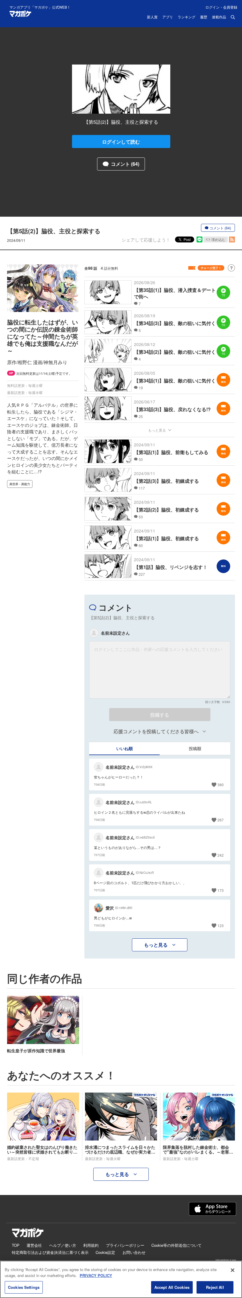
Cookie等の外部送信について (176, 1245)
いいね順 (124, 748)
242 (221, 855)
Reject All (215, 1287)
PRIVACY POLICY (96, 1275)
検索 (232, 17)
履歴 (203, 17)
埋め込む (218, 239)
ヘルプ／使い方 (62, 1245)
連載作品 (219, 17)
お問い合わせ (133, 1252)
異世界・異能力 (19, 484)
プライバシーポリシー (125, 1245)
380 (221, 784)
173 (221, 890)
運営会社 (34, 1245)
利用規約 (91, 1245)
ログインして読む (121, 141)
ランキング (186, 17)
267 (221, 820)
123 (221, 925)
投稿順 (195, 748)
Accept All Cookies (171, 1287)
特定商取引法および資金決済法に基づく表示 (50, 1252)
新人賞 (152, 17)
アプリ (167, 17)
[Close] (232, 1270)
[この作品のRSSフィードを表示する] (232, 239)
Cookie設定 (105, 1252)
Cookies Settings (24, 1287)
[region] (121, 1279)
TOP (15, 1245)
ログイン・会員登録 (221, 6)
